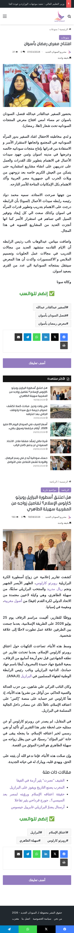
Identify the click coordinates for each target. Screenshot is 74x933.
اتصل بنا (26, 918)
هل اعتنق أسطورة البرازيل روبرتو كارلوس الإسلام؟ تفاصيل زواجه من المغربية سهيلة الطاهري (28, 391)
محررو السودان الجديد (55, 51)
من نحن (58, 918)
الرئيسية (64, 29)
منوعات (53, 29)
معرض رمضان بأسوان (52, 323)
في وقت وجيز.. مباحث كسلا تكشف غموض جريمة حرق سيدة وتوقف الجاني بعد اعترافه (26, 410)
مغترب (15, 918)
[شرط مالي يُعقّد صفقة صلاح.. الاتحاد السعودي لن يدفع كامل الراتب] (60, 446)
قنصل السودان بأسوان (52, 315)
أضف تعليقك (37, 363)
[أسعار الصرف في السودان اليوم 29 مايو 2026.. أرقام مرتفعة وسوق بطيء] (60, 429)
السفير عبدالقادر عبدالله (51, 307)
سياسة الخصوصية (42, 918)
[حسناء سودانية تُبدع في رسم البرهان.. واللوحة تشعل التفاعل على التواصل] (60, 463)
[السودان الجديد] (59, 16)
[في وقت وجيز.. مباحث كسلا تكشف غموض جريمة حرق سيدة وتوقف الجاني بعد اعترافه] (60, 411)
